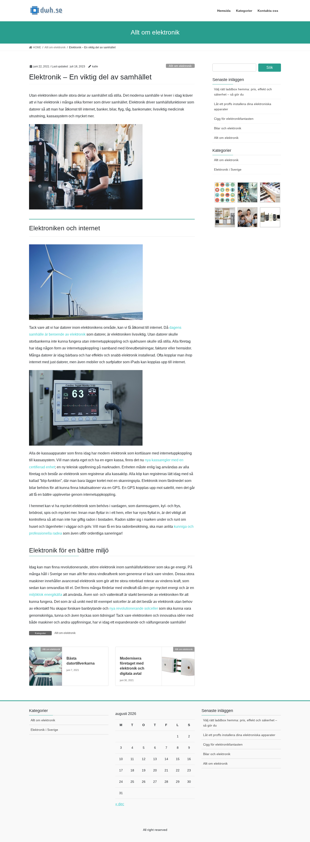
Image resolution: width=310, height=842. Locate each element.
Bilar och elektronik (227, 128)
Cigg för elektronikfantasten (233, 118)
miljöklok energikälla (45, 595)
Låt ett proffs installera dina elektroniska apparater (242, 106)
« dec (119, 804)
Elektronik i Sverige (227, 169)
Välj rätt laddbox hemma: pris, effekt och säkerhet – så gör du (243, 91)
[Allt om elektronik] (45, 657)
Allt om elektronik (180, 66)
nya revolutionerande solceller (133, 608)
